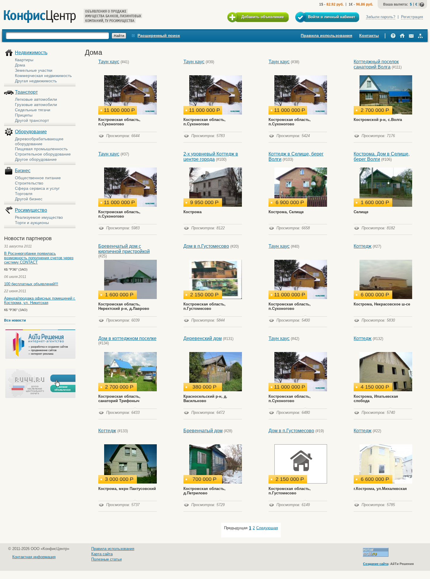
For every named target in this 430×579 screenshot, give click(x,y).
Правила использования (326, 35)
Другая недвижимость (36, 80)
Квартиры (24, 59)
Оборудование (31, 131)
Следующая (267, 528)
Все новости (15, 320)
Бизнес (22, 170)
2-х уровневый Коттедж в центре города (210, 156)
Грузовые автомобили (36, 104)
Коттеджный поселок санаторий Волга (376, 64)
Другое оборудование (36, 159)
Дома (20, 65)
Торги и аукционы (32, 222)
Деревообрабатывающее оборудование (39, 141)
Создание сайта (375, 564)
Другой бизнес (28, 199)
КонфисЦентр (40, 16)
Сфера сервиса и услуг (37, 188)
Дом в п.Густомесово (206, 246)
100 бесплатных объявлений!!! (31, 284)
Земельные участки (33, 70)
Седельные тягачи (32, 109)
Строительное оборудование (43, 154)
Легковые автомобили (36, 99)
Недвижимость (31, 52)
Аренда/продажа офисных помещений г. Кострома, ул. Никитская (39, 300)
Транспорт (26, 92)
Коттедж (362, 246)
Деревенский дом (202, 338)
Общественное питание (38, 177)
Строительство (29, 183)
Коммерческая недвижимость (43, 75)
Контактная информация (34, 557)
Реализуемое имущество (39, 217)
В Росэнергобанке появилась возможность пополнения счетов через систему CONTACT (38, 257)
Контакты (369, 35)
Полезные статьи (106, 559)
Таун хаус (108, 61)
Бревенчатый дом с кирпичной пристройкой (124, 249)
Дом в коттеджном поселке (127, 338)
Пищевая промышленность (41, 148)
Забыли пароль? (380, 17)
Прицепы (23, 115)
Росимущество (31, 210)
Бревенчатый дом (203, 430)
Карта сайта (102, 554)
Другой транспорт (32, 120)
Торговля (23, 193)
